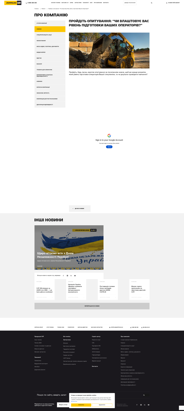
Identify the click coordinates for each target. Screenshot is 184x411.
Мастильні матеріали (69, 346)
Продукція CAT (39, 336)
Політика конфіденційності (128, 385)
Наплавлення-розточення (99, 358)
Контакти (105, 2)
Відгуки (123, 358)
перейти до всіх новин (92, 306)
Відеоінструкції (96, 361)
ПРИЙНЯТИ (81, 405)
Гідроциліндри (96, 355)
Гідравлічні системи (69, 349)
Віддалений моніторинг (41, 363)
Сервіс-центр (96, 336)
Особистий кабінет (174, 2)
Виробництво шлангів (69, 364)
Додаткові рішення (39, 369)
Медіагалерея (125, 355)
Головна (36, 8)
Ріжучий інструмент (69, 352)
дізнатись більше (42, 297)
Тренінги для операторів (128, 370)
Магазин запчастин (96, 327)
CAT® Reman (66, 358)
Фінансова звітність (126, 376)
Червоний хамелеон (122, 405)
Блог (91, 2)
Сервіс (71, 2)
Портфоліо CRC (96, 346)
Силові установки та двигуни (42, 346)
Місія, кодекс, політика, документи (130, 352)
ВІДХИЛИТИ (102, 405)
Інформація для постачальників (130, 379)
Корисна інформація (126, 367)
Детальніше (74, 401)
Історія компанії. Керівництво (129, 340)
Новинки (123, 364)
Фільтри (65, 343)
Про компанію (98, 2)
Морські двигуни (82, 327)
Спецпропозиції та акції (127, 346)
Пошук (151, 2)
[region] (92, 400)
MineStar (37, 366)
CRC (93, 343)
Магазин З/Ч (65, 2)
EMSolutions (95, 349)
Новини (43, 8)
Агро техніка (50, 327)
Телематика (37, 360)
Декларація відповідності (128, 382)
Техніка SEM (60, 327)
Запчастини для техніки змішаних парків (75, 361)
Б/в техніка (66, 336)
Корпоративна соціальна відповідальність (132, 373)
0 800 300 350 (32, 3)
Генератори (71, 327)
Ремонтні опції (96, 340)
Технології (86, 2)
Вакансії (123, 361)
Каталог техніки (55, 2)
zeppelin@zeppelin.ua (117, 327)
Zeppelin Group (38, 327)
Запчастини (78, 2)
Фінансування (125, 349)
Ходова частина (67, 355)
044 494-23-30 (146, 327)
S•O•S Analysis (96, 352)
